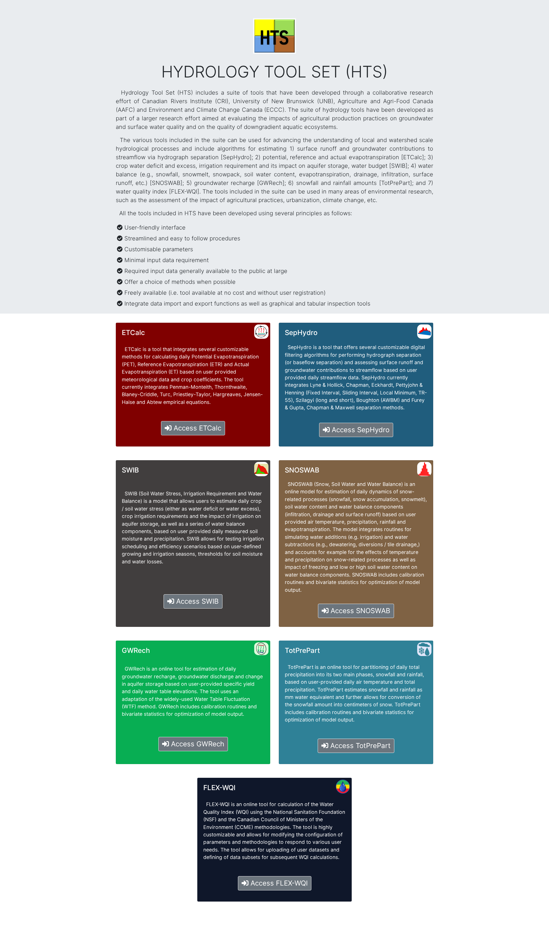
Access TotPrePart (359, 745)
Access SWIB (196, 601)
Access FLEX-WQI (278, 883)
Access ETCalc (196, 428)
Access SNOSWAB (359, 611)
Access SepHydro (359, 430)
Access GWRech (196, 744)
